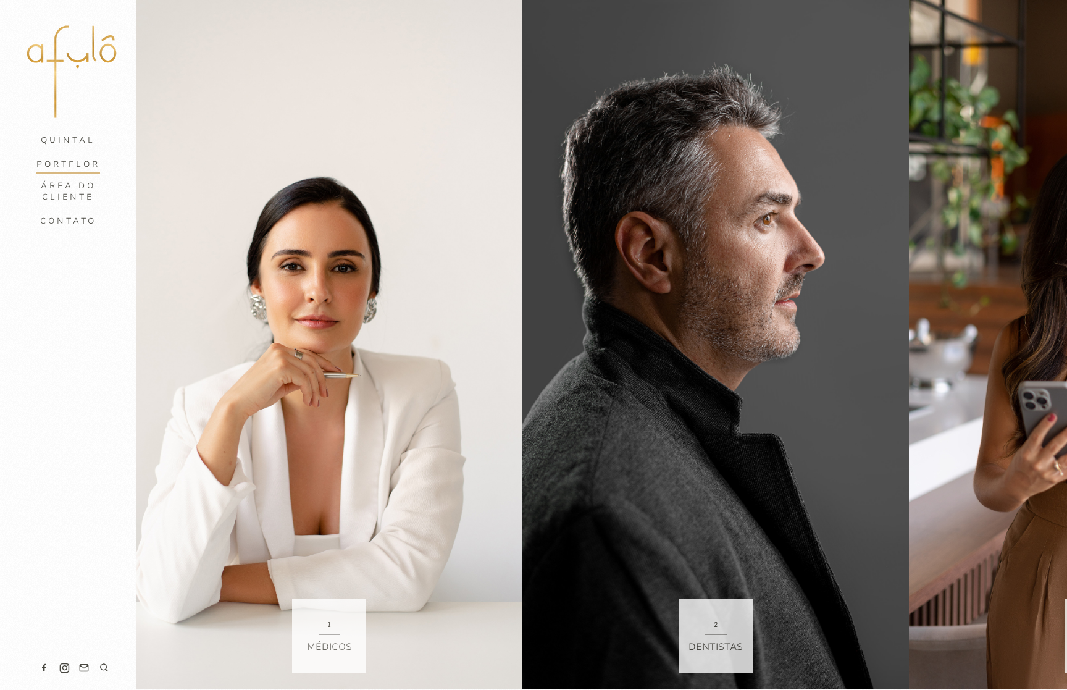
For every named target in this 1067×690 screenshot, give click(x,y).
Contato (68, 221)
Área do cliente (68, 191)
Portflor (68, 164)
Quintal (68, 140)
